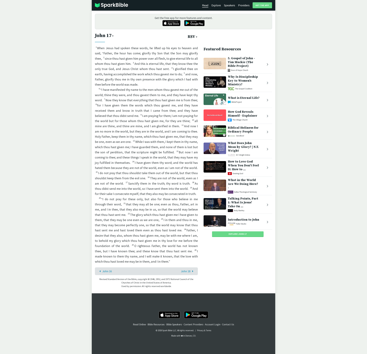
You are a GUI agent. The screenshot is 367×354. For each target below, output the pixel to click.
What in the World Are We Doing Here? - (243, 184)
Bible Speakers (174, 324)
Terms (208, 330)
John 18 (185, 271)
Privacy (200, 330)
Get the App (262, 5)
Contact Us (228, 324)
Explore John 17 (238, 234)
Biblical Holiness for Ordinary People (243, 130)
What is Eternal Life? (243, 98)
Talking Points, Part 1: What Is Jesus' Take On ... (243, 202)
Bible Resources (156, 324)
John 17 (103, 36)
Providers (243, 5)
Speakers (229, 5)
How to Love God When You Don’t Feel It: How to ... (243, 165)
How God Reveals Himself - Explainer (242, 114)
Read (205, 5)
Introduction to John (243, 220)
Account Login (212, 324)
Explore (216, 5)
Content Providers (193, 324)
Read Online (139, 324)
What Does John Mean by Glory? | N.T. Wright (243, 147)
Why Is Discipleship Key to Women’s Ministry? (243, 80)
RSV (191, 36)
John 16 (107, 271)
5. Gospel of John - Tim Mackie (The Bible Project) (241, 62)
